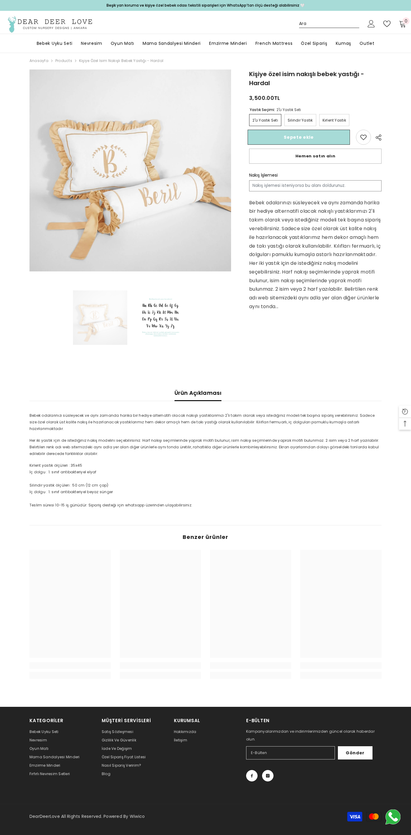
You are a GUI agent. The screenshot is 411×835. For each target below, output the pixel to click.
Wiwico (137, 816)
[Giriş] (371, 23)
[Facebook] (252, 775)
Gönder (355, 753)
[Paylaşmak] (376, 137)
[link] (363, 137)
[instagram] (267, 775)
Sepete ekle (300, 137)
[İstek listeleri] (387, 23)
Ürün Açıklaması (198, 393)
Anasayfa (38, 60)
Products (63, 60)
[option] (130, 170)
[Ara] (329, 23)
